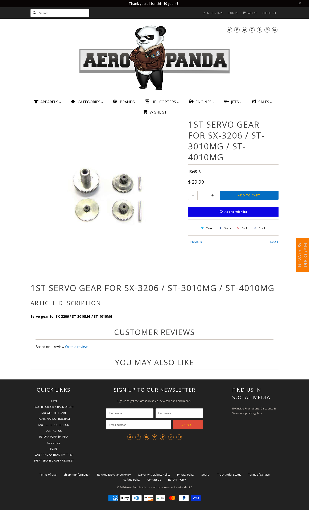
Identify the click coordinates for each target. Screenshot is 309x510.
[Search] (34, 13)
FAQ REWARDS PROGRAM (54, 419)
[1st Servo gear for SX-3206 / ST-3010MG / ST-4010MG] (107, 194)
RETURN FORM (177, 479)
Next (273, 242)
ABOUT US (53, 443)
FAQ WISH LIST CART (53, 413)
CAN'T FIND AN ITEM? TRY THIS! (54, 454)
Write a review (76, 346)
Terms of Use (48, 474)
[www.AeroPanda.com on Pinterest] (252, 29)
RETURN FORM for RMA (53, 436)
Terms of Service (259, 474)
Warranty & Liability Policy (154, 474)
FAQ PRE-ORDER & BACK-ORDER (54, 407)
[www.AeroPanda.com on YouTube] (244, 29)
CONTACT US (54, 431)
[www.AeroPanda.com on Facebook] (237, 29)
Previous (196, 242)
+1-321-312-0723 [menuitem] (212, 12)
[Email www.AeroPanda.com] (274, 29)
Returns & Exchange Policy (114, 474)
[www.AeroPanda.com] (154, 58)
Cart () (251, 12)
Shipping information (76, 474)
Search (205, 474)
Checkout (269, 12)
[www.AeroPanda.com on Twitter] (229, 29)
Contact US (154, 479)
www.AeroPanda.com (139, 487)
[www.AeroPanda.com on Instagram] (267, 29)
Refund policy (131, 479)
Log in (233, 12)
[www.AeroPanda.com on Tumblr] (259, 29)
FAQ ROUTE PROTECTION (53, 425)
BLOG (53, 448)
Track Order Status (229, 474)
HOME (54, 401)
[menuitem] (47, 101)
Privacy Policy (185, 474)
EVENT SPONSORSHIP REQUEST (54, 460)
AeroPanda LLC (183, 487)
